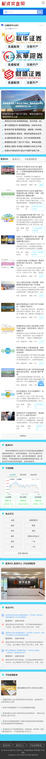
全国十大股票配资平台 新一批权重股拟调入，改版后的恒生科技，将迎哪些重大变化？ (30, 239)
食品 (41, 317)
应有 (41, 295)
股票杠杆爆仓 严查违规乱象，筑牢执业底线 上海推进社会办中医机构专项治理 (30, 350)
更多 (41, 25)
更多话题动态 (23, 553)
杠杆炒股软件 (39, 405)
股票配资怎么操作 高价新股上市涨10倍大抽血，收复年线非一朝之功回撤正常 (30, 328)
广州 (33, 547)
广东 (33, 541)
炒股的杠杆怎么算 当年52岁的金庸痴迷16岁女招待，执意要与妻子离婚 (30, 371)
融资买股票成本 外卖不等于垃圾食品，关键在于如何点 (30, 305)
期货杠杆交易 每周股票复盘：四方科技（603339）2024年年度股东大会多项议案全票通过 (25, 634)
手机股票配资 (36, 745)
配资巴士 (20, 745)
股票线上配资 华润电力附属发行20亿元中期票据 (25, 146)
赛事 (33, 525)
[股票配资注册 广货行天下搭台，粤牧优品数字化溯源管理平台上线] (23, 104)
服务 (12, 536)
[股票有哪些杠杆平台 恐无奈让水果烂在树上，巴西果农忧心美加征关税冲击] (8, 687)
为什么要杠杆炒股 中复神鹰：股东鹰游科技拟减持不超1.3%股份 (30, 283)
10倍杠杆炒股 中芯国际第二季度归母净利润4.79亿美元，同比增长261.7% (30, 263)
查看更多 (23, 436)
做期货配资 (33, 520)
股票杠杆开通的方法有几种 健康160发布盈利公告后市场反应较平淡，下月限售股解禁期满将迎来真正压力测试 (29, 170)
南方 (12, 547)
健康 (41, 185)
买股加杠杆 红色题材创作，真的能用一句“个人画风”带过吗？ (30, 413)
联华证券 (28, 755)
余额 (12, 520)
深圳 (12, 531)
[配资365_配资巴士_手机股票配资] (13, 3)
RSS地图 (37, 750)
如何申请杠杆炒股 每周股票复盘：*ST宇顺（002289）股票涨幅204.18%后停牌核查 (25, 616)
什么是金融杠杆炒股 (38, 229)
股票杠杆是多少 (33, 536)
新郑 (12, 541)
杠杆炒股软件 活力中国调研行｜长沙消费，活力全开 (30, 392)
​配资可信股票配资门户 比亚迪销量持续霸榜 (19, 707)
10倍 (41, 341)
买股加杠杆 (40, 427)
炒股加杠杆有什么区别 (37, 207)
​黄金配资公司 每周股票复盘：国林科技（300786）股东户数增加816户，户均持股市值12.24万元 (22, 730)
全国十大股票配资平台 (38, 253)
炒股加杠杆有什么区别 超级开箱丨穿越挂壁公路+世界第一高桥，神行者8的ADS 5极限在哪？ (30, 193)
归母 (41, 276)
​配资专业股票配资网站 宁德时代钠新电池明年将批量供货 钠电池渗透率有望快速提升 (22, 722)
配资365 (6, 745)
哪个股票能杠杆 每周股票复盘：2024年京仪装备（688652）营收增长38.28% (22, 651)
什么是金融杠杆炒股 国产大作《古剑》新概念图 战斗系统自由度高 (30, 215)
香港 (33, 531)
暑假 (12, 525)
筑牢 (41, 363)
